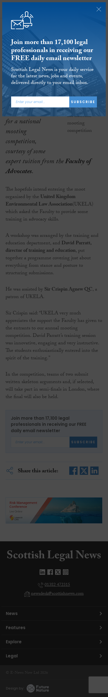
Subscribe (83, 101)
